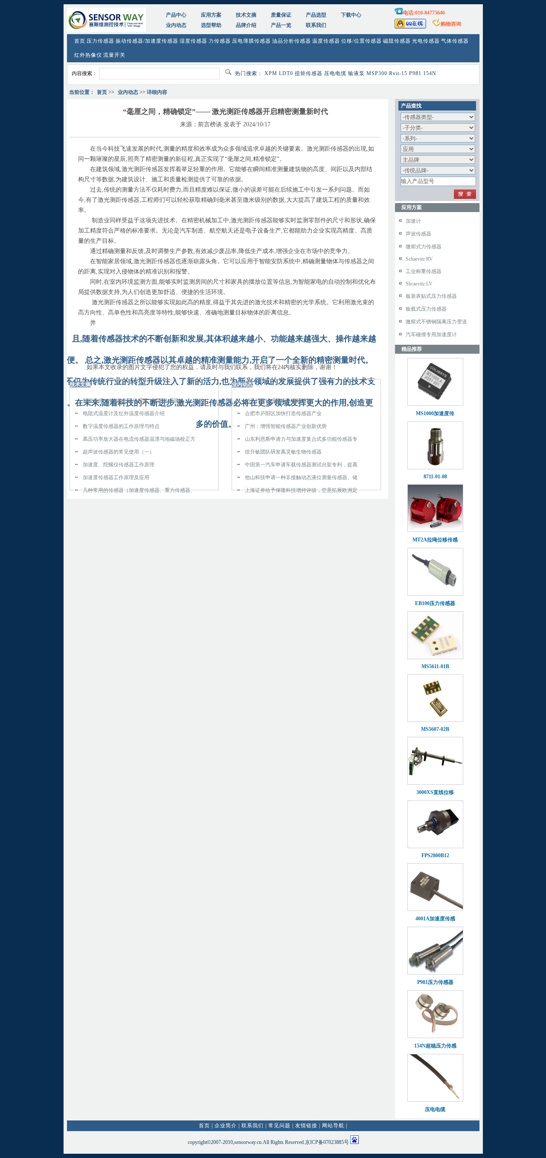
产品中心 (176, 15)
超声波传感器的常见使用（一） (118, 452)
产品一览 (281, 25)
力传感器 (220, 41)
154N (429, 73)
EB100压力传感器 (435, 603)
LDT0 (286, 73)
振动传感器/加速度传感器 (147, 41)
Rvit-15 (398, 73)
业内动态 (176, 25)
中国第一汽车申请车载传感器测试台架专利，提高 (301, 465)
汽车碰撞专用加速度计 (431, 335)
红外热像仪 (88, 55)
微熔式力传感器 (423, 247)
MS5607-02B (435, 729)
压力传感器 (100, 41)
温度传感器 (326, 41)
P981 (415, 73)
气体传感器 (455, 41)
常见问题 (279, 1126)
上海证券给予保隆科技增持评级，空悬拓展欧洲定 (301, 490)
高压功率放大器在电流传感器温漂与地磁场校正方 (139, 439)
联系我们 (316, 25)
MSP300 (376, 73)
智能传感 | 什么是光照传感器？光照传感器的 (133, 401)
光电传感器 (426, 41)
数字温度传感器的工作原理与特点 (121, 426)
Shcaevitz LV (419, 284)
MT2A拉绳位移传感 (435, 540)
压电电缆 (335, 73)
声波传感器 (418, 234)
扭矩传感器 (308, 73)
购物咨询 (451, 24)
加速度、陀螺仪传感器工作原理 (118, 465)
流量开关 (114, 55)
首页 (79, 41)
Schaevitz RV (419, 259)
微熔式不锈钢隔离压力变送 (436, 322)
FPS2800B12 (435, 855)
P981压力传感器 (435, 982)
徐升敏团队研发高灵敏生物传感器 (283, 452)
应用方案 (211, 15)
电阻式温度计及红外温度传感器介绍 (124, 413)
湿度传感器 (193, 41)
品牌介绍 (246, 25)
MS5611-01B (435, 666)
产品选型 (316, 15)
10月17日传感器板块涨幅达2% (279, 401)
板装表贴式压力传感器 (431, 296)
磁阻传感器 (397, 41)
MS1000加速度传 (435, 413)
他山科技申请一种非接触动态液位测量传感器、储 (301, 477)
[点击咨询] (410, 27)
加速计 (413, 221)
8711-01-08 (435, 477)
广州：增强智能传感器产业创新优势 (286, 426)
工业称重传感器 (423, 271)
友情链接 (306, 1126)
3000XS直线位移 (435, 792)
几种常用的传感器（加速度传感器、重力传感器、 (139, 490)
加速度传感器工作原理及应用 (116, 477)
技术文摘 (246, 15)
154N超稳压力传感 (435, 1046)
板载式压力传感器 (426, 309)
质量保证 (281, 15)
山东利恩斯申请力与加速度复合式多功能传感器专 (301, 439)
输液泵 (356, 73)
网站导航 (333, 1126)
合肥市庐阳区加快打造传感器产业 (283, 413)
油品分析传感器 (291, 41)
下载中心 (351, 15)
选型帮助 (211, 25)
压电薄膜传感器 (251, 41)
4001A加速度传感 (435, 919)
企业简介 (226, 1126)
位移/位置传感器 (361, 41)
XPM (270, 73)
